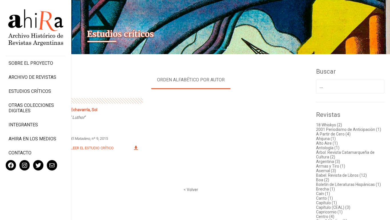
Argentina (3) (328, 161)
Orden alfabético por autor (191, 79)
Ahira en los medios (32, 139)
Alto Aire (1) (327, 143)
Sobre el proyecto (31, 63)
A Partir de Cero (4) (333, 134)
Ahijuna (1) (326, 138)
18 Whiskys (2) (329, 125)
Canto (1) (324, 198)
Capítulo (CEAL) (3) (333, 207)
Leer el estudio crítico (92, 148)
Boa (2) (322, 180)
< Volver (191, 189)
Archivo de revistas (32, 77)
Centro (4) (325, 216)
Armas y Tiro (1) (330, 166)
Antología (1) (327, 148)
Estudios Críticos (30, 91)
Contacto (20, 153)
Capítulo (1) (326, 203)
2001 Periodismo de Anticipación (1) (348, 129)
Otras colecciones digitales (31, 108)
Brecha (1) (325, 189)
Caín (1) (323, 193)
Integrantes (23, 124)
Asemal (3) (326, 170)
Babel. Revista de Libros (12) (341, 175)
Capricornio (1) (329, 212)
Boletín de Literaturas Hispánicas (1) (348, 184)
